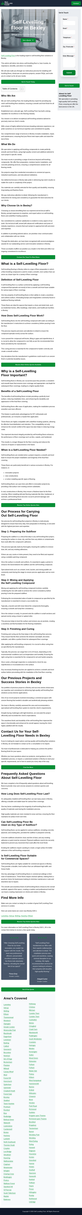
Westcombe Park (10, 1030)
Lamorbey (4, 916)
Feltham (32, 1183)
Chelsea (32, 1007)
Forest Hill (7, 1078)
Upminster (7, 1088)
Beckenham (8, 1062)
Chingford (32, 1026)
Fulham (31, 1064)
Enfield (31, 1090)
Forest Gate (8, 1094)
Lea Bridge (7, 1151)
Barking (6, 1043)
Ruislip (31, 1195)
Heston (31, 1167)
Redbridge (7, 1116)
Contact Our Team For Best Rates (28, 257)
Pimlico (6, 1180)
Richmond (32, 1109)
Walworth (7, 1123)
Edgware (32, 1151)
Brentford (32, 1122)
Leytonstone (8, 1126)
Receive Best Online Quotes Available (28, 364)
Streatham (7, 1155)
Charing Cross (9, 1174)
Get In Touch (69, 85)
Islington (7, 1171)
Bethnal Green (9, 1119)
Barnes (31, 1087)
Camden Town (34, 1013)
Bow (5, 1113)
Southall (32, 1170)
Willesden (32, 1093)
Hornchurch (8, 1081)
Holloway (32, 1004)
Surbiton (32, 1112)
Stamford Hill (8, 1187)
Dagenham (8, 1036)
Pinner (31, 1189)
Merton (31, 1023)
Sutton (31, 1055)
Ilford (5, 1075)
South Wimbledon (35, 1039)
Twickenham (33, 1128)
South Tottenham (10, 1193)
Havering (7, 1158)
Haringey (32, 1045)
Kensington (33, 1052)
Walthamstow (8, 1161)
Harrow (31, 1163)
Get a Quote (27, 40)
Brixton (6, 1132)
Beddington (8, 1177)
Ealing (31, 1144)
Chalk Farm (33, 1029)
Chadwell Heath (9, 1091)
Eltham (30, 916)
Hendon (32, 1103)
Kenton (31, 1157)
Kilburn (31, 1077)
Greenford (32, 1160)
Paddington (33, 1036)
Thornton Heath (9, 1145)
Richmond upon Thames (37, 1119)
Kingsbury (32, 1125)
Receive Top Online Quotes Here (28, 505)
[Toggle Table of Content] (20, 89)
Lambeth (7, 1139)
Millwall (6, 1068)
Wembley (32, 1138)
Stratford (7, 1100)
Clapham (7, 1164)
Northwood (33, 1199)
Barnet (31, 1131)
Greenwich (7, 1049)
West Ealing (33, 1141)
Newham (7, 1056)
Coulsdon (32, 1042)
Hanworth (32, 1176)
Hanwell (32, 1147)
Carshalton (33, 1020)
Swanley (24, 916)
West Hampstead (35, 1080)
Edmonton (32, 1061)
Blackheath (8, 1033)
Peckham (7, 1107)
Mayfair (6, 1196)
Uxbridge (32, 1202)
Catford (6, 1046)
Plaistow (7, 1065)
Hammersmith (34, 1084)
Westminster (8, 1167)
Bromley (7, 1097)
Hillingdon (32, 1192)
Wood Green (33, 1058)
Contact (76, 3)
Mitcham (32, 1010)
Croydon (7, 1148)
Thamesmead (8, 1017)
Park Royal (33, 1106)
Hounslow (32, 1154)
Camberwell (8, 1129)
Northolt (32, 1179)
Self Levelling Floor (8, 55)
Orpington (7, 1024)
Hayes (31, 1186)
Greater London (9, 1027)
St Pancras (7, 1190)
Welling (17, 916)
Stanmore (32, 1173)
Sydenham (7, 1084)
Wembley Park (34, 1135)
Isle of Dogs (8, 1059)
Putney (31, 1074)
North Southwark (10, 1142)
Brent (31, 1100)
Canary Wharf (8, 1072)
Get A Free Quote (28, 989)
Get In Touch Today (28, 82)
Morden (31, 1048)
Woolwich (7, 1020)
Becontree (7, 1052)
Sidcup (11, 916)
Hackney (7, 1135)
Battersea (7, 1199)
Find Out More (28, 767)
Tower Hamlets (9, 1104)
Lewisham (7, 1040)
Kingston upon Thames (37, 1115)
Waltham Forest (9, 1183)
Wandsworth (33, 1032)
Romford (7, 1110)
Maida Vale (33, 1071)
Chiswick (32, 1096)
